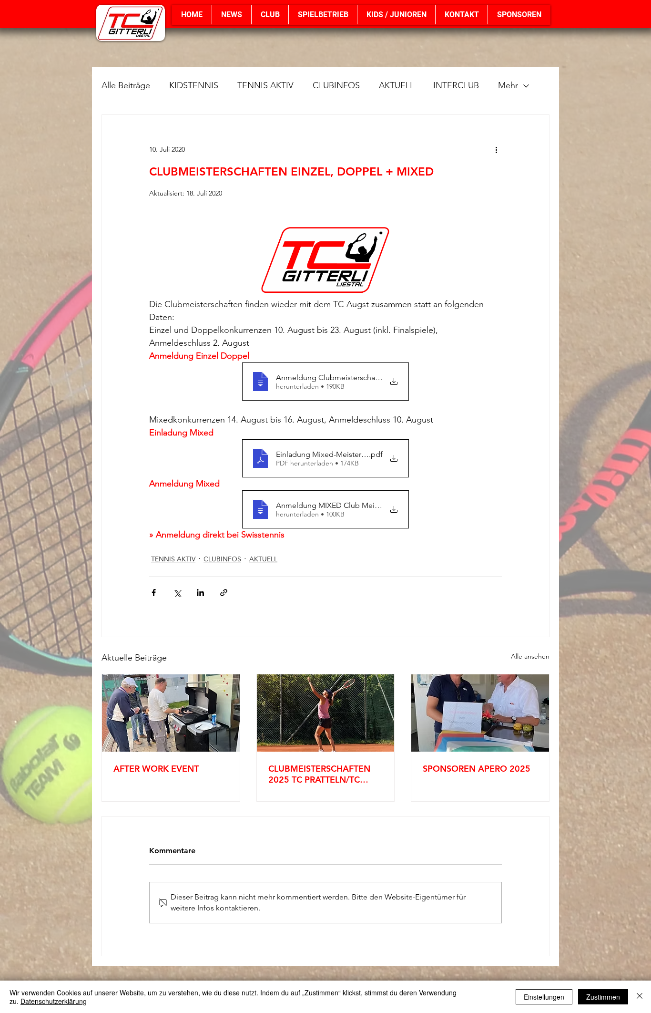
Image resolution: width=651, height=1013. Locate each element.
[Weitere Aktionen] (496, 149)
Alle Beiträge (126, 85)
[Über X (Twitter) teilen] (177, 592)
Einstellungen (544, 997)
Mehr (508, 85)
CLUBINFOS (336, 85)
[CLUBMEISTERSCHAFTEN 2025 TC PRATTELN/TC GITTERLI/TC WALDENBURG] (326, 713)
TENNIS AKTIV (265, 85)
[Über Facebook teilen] (153, 592)
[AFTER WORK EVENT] (171, 713)
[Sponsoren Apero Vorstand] (480, 713)
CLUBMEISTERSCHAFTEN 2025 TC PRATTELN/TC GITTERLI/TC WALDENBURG (325, 774)
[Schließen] (639, 996)
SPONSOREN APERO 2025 (476, 768)
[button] (269, 14)
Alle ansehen (530, 656)
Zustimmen (603, 997)
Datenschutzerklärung (53, 1001)
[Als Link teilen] (223, 592)
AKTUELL (396, 85)
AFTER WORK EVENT (156, 768)
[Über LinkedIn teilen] (200, 592)
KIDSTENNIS (193, 85)
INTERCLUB (456, 85)
